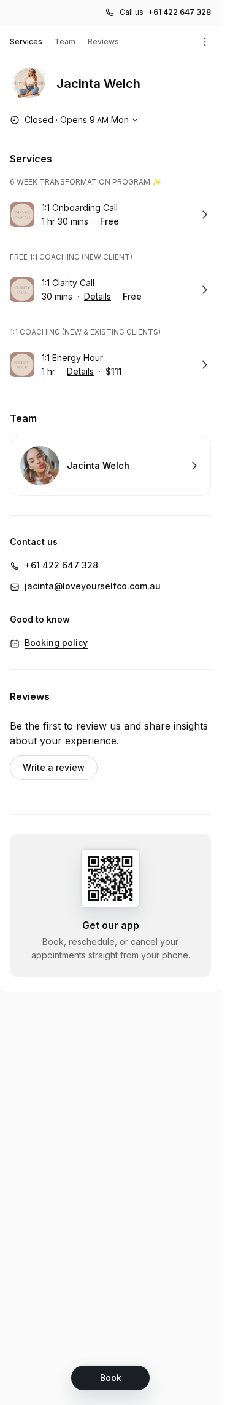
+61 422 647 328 (179, 12)
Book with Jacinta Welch (110, 465)
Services (26, 41)
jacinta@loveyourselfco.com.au (93, 586)
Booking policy (56, 642)
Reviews (103, 41)
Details (97, 296)
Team (65, 41)
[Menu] (205, 42)
